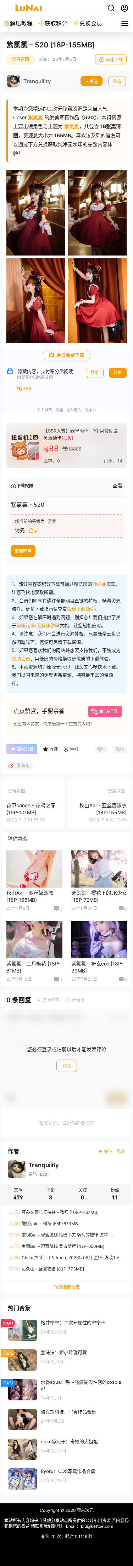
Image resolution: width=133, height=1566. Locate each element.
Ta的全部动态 (67, 1287)
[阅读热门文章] (66, 1330)
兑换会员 (90, 23)
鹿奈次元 (85, 1510)
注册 (117, 372)
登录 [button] (33, 530)
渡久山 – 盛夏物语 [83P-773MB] (46, 1269)
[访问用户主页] (29, 81)
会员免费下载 (70, 355)
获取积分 (56, 23)
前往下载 (114, 59)
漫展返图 (20, 59)
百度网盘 (23, 551)
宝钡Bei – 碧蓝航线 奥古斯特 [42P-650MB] (56, 1246)
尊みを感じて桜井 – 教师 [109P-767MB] (54, 1212)
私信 (117, 81)
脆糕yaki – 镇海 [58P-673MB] (44, 1223)
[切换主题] (111, 8)
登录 (94, 372)
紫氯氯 (71, 126)
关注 (93, 81)
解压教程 (21, 23)
